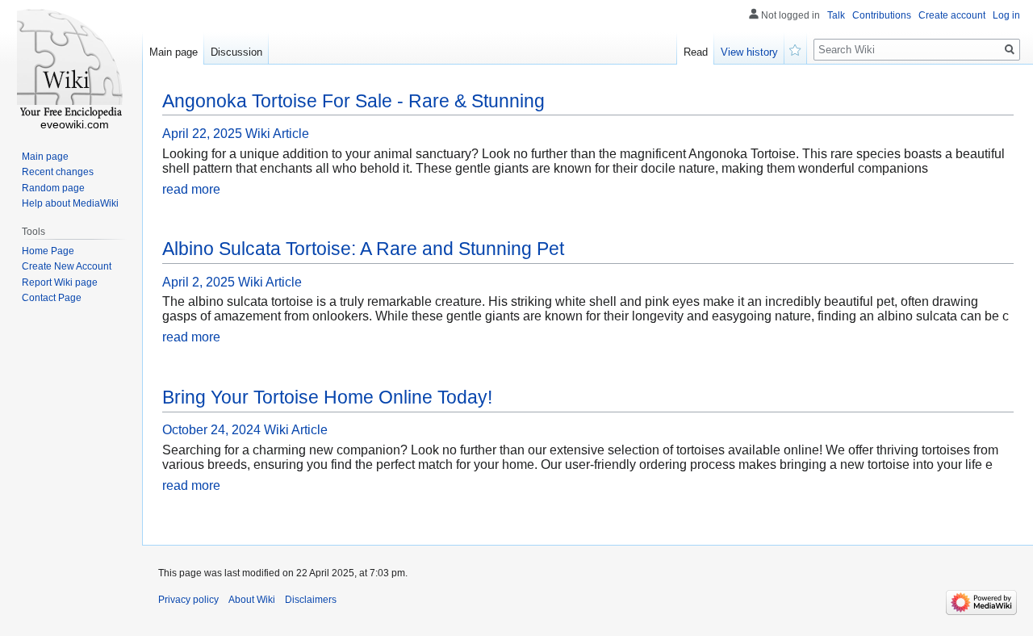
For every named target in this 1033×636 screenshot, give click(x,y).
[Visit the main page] (71, 64)
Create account (951, 15)
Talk (836, 15)
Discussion (236, 52)
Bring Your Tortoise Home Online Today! (327, 397)
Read (696, 52)
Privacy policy (188, 599)
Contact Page (52, 297)
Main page (173, 52)
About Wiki (251, 599)
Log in (1006, 15)
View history (749, 52)
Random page (53, 188)
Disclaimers (311, 599)
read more (191, 189)
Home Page (48, 251)
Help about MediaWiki (70, 203)
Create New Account (66, 266)
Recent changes (58, 172)
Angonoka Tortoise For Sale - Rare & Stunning (353, 100)
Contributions (881, 15)
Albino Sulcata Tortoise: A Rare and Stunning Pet (363, 248)
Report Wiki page (60, 282)
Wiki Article (277, 133)
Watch (795, 48)
